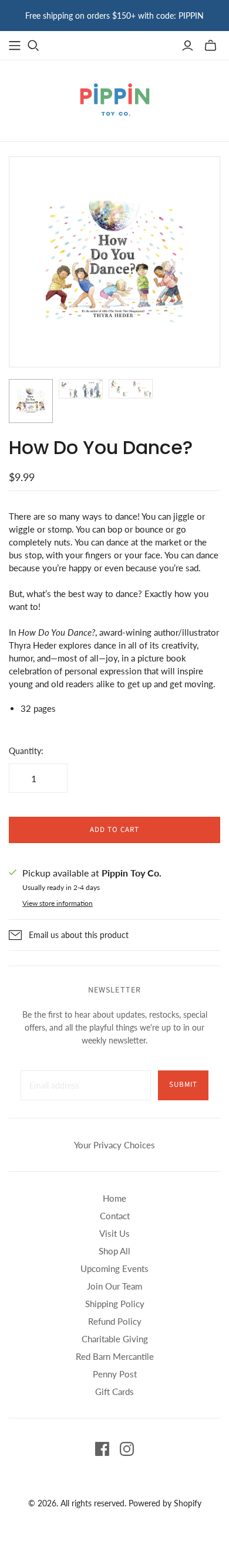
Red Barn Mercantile (115, 1356)
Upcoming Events (114, 1268)
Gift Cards (114, 1391)
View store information (57, 903)
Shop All (114, 1251)
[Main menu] (15, 46)
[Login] (187, 45)
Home (114, 1198)
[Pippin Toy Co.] (114, 98)
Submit (183, 1084)
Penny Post (115, 1374)
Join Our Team (114, 1286)
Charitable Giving (115, 1338)
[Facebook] (102, 1449)
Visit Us (114, 1233)
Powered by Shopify (165, 1503)
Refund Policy (115, 1321)
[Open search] (33, 46)
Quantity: (26, 751)
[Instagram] (127, 1449)
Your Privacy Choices (114, 1145)
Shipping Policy (114, 1303)
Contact (115, 1215)
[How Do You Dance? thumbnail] (31, 401)
